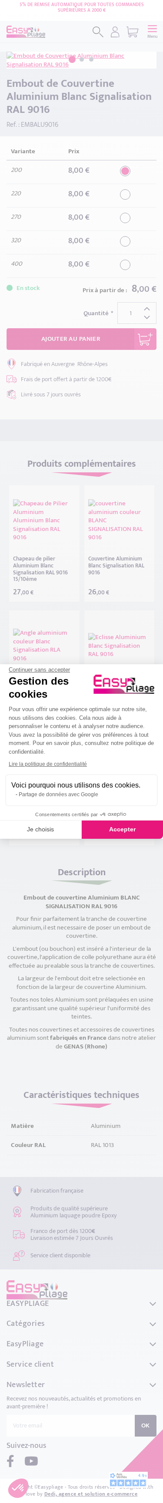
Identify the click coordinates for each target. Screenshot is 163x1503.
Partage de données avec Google (58, 794)
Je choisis (40, 829)
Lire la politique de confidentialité (48, 764)
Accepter (122, 829)
